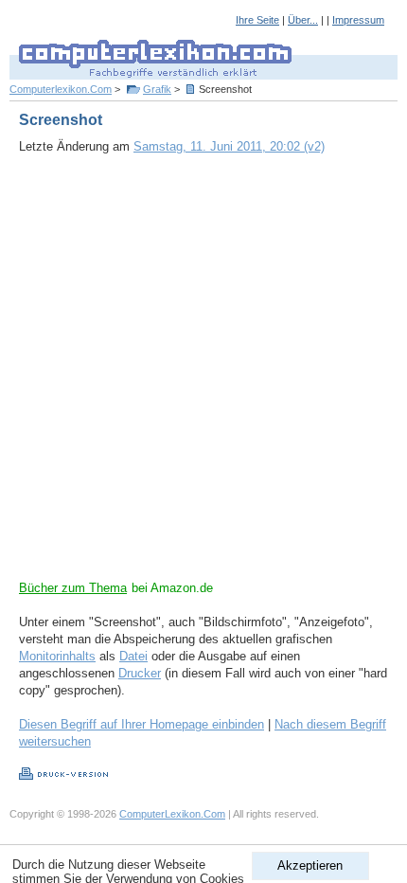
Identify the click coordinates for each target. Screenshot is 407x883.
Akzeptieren (310, 865)
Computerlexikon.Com (60, 89)
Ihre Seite (257, 20)
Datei (133, 656)
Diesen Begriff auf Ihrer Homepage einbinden (141, 724)
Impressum (358, 20)
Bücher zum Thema (73, 588)
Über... (303, 20)
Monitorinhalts (57, 656)
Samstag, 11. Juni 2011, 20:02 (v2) (229, 146)
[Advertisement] (203, 376)
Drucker (139, 673)
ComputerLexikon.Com (172, 814)
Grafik (157, 89)
